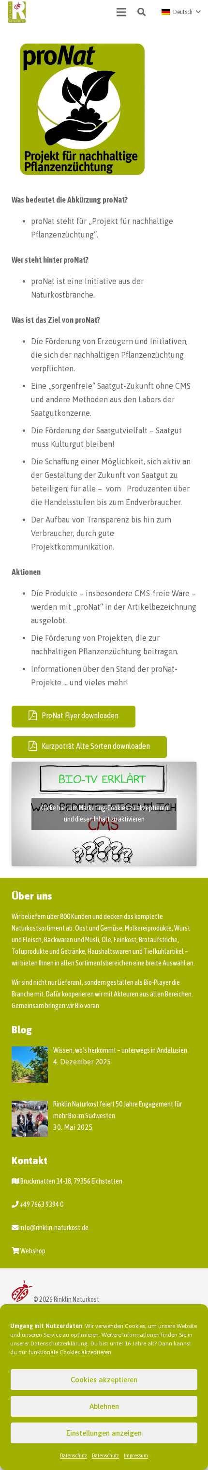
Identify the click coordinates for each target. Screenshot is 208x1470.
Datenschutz (73, 1455)
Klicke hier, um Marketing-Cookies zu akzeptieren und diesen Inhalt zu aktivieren (104, 813)
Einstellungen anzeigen (104, 1433)
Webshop (32, 1251)
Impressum (136, 1455)
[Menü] (122, 12)
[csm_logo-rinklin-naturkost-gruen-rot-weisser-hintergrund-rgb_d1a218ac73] (17, 12)
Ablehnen (104, 1406)
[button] (141, 12)
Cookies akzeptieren (104, 1379)
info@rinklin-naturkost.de (54, 1228)
